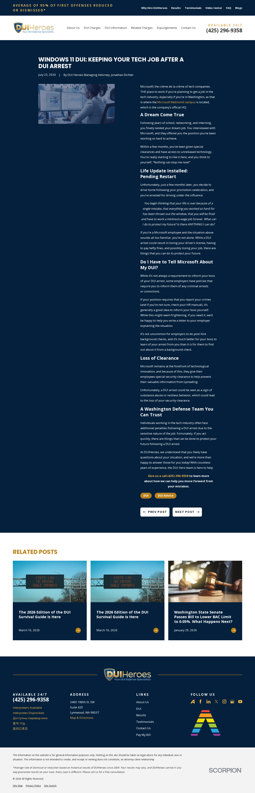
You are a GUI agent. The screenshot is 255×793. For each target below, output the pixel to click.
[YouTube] (240, 702)
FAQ (228, 8)
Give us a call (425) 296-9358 (168, 476)
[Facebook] (200, 702)
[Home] (34, 28)
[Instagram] (224, 702)
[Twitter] (216, 702)
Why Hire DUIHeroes (154, 8)
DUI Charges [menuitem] (92, 28)
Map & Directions (81, 718)
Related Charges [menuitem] (142, 28)
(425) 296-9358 (224, 30)
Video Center (213, 8)
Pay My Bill (143, 735)
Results (176, 8)
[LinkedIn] (208, 702)
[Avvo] (193, 702)
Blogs (238, 8)
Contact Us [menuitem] (188, 28)
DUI (145, 495)
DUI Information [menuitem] (116, 28)
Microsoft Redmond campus (176, 102)
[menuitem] (18, 785)
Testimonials (193, 8)
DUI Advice (165, 495)
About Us (142, 702)
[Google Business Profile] (232, 702)
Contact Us (143, 728)
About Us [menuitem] (73, 28)
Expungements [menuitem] (167, 28)
